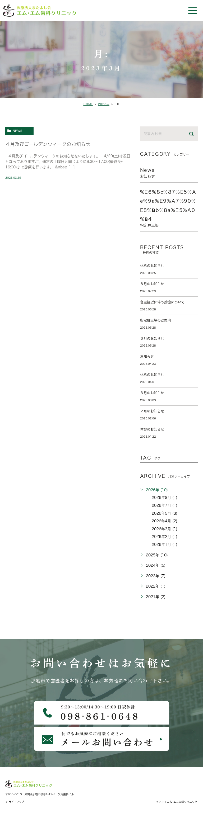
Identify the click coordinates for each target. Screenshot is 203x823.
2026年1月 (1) (164, 544)
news (17, 130)
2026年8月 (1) (164, 497)
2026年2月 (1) (164, 536)
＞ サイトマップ (14, 802)
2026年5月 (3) (164, 513)
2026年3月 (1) (164, 529)
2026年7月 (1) (164, 505)
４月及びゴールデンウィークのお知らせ (47, 144)
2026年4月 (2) (164, 521)
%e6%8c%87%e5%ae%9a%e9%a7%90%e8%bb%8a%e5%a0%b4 (168, 208)
